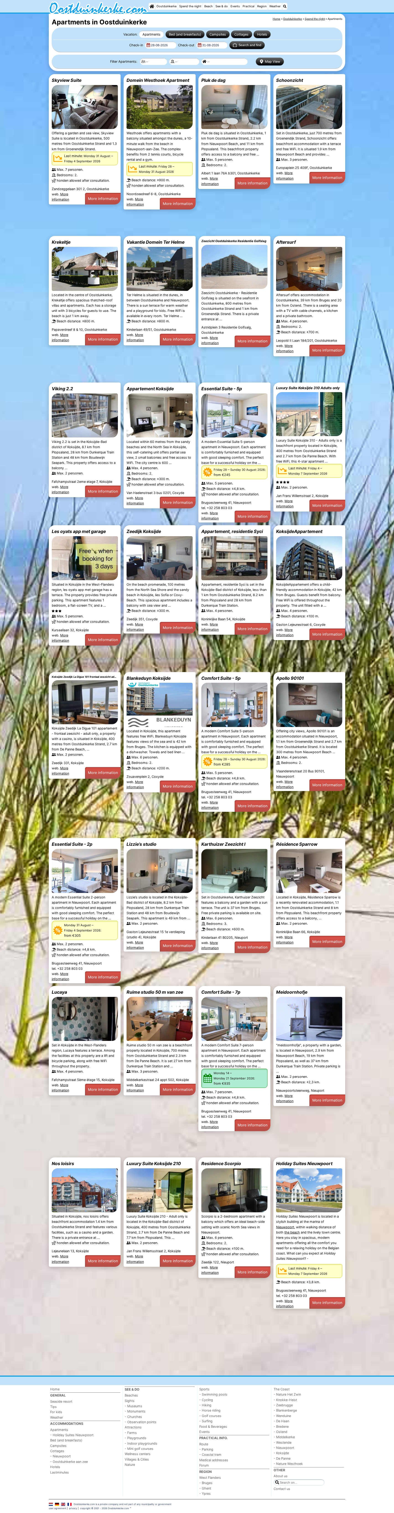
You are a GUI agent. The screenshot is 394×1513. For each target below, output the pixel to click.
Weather (275, 6)
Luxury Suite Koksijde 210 (154, 1163)
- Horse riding (209, 1410)
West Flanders (210, 1477)
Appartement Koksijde (150, 388)
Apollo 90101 (290, 678)
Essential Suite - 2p (72, 844)
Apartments (152, 34)
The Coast (282, 1389)
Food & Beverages (213, 1426)
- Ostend (280, 1432)
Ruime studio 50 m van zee (155, 992)
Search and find (249, 45)
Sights (130, 1401)
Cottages (241, 34)
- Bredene (281, 1426)
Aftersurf (286, 242)
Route (203, 1444)
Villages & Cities (137, 1459)
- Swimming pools (213, 1394)
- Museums (133, 1406)
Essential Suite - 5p (221, 388)
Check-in (136, 45)
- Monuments (135, 1411)
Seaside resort (61, 1401)
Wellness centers (137, 1454)
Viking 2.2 (62, 388)
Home (55, 1389)
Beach (208, 6)
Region (262, 6)
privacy (73, 1508)
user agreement (57, 1508)
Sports (204, 1389)
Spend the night (190, 6)
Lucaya (59, 992)
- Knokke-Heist (285, 1400)
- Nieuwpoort (60, 1456)
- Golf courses (210, 1416)
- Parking (206, 1449)
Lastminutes (59, 1472)
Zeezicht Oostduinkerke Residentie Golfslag (233, 241)
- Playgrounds (135, 1438)
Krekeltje (61, 242)
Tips (53, 1407)
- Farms (131, 1433)
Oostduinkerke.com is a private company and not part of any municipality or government (122, 1504)
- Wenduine (282, 1416)
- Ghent (205, 1488)
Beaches (131, 1395)
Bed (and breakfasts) (185, 34)
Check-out (186, 45)
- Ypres (205, 1493)
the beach (292, 1232)
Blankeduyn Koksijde (149, 678)
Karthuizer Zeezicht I (223, 844)
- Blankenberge (285, 1410)
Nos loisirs (63, 1163)
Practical (248, 6)
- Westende (282, 1442)
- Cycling (206, 1400)
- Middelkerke (284, 1437)
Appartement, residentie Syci (232, 531)
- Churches (133, 1417)
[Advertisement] (185, 222)
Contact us (282, 1489)
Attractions (133, 1427)
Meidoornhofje (291, 992)
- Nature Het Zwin (287, 1394)
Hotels (262, 34)
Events (235, 6)
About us (281, 1476)
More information (103, 198)
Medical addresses (213, 1460)
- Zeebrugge (283, 1405)
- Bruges (206, 1483)
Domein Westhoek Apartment (158, 80)
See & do (221, 6)
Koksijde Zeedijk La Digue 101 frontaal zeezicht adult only (85, 676)
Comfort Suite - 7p (220, 992)
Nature (130, 1464)
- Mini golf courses (139, 1449)
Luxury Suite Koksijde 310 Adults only (308, 388)
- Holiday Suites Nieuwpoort (71, 1435)
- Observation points (140, 1422)
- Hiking (205, 1405)
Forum (204, 1465)
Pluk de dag (213, 80)
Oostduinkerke (166, 6)
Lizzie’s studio (141, 844)
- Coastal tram (210, 1454)
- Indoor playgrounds (141, 1443)
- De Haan (281, 1421)
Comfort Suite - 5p (221, 678)
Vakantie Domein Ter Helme (155, 242)
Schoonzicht (289, 80)
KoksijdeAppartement (299, 531)
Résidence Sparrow (296, 844)
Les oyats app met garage (79, 531)
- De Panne (282, 1458)
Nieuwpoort (285, 1227)
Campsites (218, 34)
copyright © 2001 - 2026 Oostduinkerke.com (104, 1508)
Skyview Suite (66, 80)
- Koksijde (281, 1453)
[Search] (284, 6)
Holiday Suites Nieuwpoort (304, 1163)
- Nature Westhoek (288, 1464)
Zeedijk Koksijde (144, 531)
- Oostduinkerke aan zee (69, 1462)
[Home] (152, 6)
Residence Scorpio (221, 1163)
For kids (56, 1412)
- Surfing (206, 1421)
